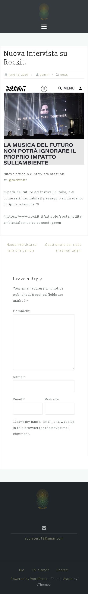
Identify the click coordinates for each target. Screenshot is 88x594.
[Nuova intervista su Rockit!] (44, 125)
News (64, 74)
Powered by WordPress (29, 579)
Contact (62, 570)
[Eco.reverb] (42, 498)
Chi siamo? (40, 570)
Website (52, 399)
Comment (21, 311)
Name (19, 377)
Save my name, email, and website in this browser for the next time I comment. (43, 428)
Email (19, 399)
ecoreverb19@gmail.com (44, 538)
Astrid (68, 579)
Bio (21, 570)
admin (44, 74)
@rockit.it (17, 180)
